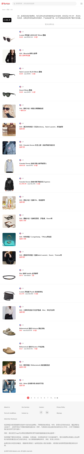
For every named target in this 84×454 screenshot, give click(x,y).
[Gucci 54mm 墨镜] (9, 92)
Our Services (25, 407)
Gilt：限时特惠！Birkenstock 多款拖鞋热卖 (34, 366)
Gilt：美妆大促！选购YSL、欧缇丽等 (32, 201)
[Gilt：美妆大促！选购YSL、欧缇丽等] (9, 202)
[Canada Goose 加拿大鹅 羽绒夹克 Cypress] (9, 184)
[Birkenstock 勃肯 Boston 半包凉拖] (9, 349)
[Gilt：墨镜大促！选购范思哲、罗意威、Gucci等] (9, 221)
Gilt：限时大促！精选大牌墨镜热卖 (31, 109)
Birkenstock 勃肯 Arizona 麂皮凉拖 (32, 329)
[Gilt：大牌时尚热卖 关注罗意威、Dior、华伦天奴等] (9, 312)
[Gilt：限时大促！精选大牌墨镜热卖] (9, 111)
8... (51, 398)
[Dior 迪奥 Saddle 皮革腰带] (9, 276)
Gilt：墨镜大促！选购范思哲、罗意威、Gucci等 (35, 219)
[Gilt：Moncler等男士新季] (9, 56)
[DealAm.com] (5, 3)
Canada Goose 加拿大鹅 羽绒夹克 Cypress (34, 183)
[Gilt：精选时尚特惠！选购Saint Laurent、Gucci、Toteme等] (9, 257)
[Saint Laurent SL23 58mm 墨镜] (9, 74)
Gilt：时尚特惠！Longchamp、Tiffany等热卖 (35, 238)
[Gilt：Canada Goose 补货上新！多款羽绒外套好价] (9, 147)
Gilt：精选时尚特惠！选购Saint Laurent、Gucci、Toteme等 (40, 256)
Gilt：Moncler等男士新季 (28, 54)
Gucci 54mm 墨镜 (27, 91)
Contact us (25, 413)
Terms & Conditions (10, 413)
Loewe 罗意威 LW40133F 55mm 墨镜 (32, 36)
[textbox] (44, 4)
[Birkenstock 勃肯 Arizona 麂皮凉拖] (9, 331)
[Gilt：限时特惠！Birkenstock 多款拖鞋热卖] (9, 367)
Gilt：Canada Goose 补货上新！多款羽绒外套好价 (37, 146)
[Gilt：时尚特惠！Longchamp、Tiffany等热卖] (9, 239)
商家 (8, 9)
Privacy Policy (61, 407)
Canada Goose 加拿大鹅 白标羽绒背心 (33, 164)
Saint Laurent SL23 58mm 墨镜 (30, 73)
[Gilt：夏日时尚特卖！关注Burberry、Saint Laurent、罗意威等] (9, 129)
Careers (41, 407)
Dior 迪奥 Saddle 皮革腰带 (28, 274)
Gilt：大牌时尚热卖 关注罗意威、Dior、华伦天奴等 (37, 311)
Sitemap (59, 413)
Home (3, 9)
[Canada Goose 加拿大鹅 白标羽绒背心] (9, 166)
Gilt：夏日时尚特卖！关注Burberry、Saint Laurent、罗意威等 (41, 128)
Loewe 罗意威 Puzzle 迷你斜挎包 (31, 293)
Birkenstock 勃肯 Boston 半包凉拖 (31, 348)
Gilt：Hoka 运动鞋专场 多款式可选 (31, 384)
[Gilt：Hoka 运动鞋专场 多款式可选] (9, 386)
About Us (7, 407)
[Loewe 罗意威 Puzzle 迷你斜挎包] (9, 294)
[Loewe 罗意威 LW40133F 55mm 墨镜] (9, 37)
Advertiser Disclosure (10, 419)
